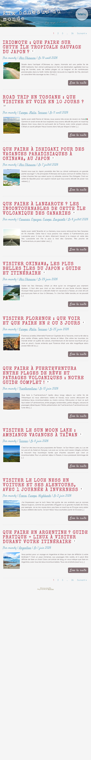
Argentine (19, 480)
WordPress (51, 518)
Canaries (19, 185)
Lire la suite (80, 65)
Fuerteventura (21, 330)
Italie (25, 89)
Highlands (34, 431)
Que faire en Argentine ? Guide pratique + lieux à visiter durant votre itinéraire (45, 470)
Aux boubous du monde (34, 11)
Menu (83, 9)
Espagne (28, 185)
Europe (18, 89)
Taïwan (18, 379)
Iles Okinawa (21, 42)
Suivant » (83, 23)
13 (43, 83)
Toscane (32, 89)
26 (76, 23)
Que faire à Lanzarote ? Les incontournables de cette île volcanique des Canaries (34, 175)
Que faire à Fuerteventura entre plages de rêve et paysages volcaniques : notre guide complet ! (45, 320)
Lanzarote (44, 185)
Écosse (18, 431)
